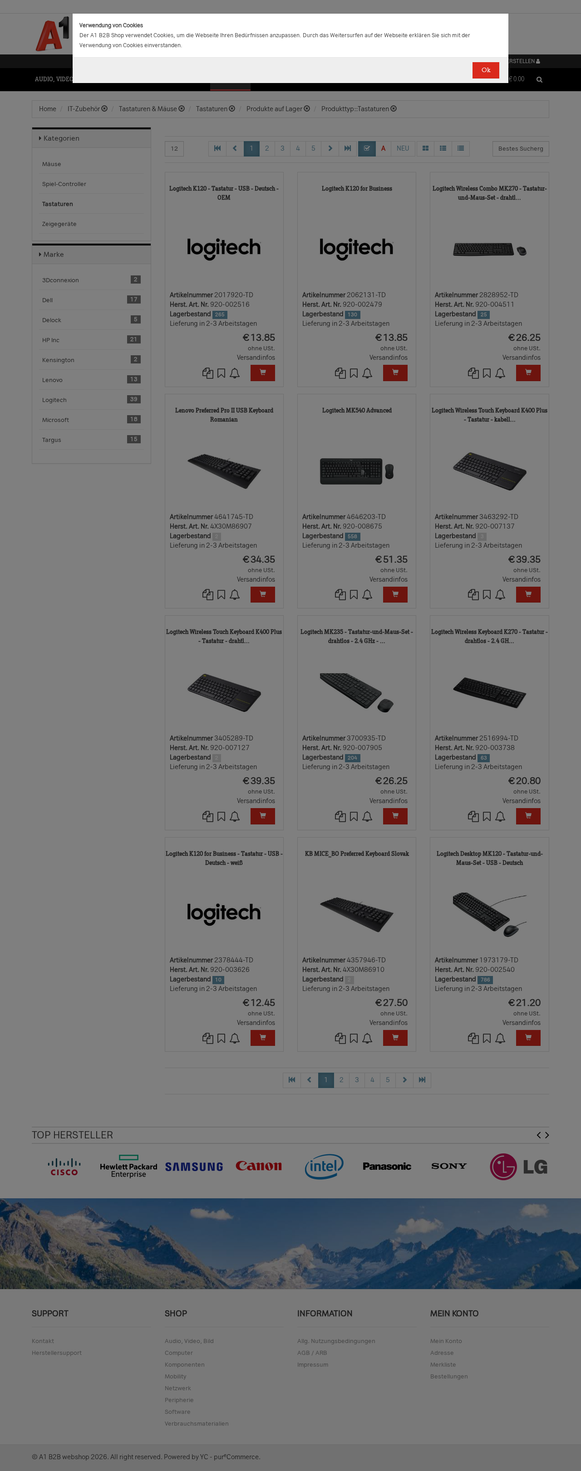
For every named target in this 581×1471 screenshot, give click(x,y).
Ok (486, 70)
